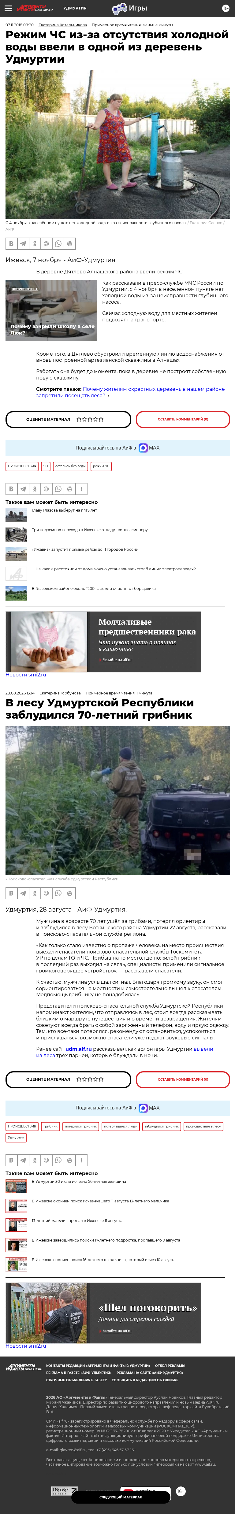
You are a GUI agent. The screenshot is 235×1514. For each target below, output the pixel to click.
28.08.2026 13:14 (20, 693)
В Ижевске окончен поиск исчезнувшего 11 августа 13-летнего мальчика (100, 1201)
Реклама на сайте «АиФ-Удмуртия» (150, 1373)
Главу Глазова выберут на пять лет (64, 510)
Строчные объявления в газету (76, 1380)
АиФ (10, 229)
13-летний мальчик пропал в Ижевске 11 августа (77, 1220)
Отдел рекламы (170, 1366)
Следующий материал (120, 1497)
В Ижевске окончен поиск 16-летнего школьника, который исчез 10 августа (104, 1259)
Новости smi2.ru (26, 675)
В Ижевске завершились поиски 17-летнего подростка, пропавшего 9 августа (106, 1240)
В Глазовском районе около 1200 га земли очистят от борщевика (94, 588)
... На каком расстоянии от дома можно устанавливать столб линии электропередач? (114, 569)
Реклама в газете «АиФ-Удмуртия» (79, 1373)
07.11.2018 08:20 (20, 25)
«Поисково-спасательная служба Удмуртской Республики (62, 879)
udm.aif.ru (78, 1049)
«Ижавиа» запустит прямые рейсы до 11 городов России (85, 549)
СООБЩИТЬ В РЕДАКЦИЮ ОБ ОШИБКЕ (145, 1380)
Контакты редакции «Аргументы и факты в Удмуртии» (98, 1366)
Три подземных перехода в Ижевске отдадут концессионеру (90, 529)
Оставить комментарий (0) (183, 419)
